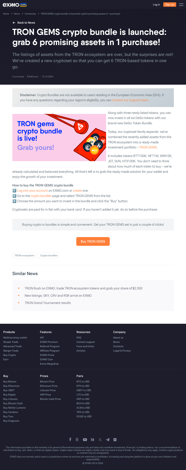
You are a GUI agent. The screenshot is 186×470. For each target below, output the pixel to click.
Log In (156, 4)
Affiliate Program (49, 350)
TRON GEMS (148, 147)
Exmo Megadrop (49, 363)
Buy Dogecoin (11, 420)
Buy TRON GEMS (93, 241)
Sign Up (169, 4)
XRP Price (45, 394)
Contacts (118, 346)
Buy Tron (8, 416)
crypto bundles (41, 196)
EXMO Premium (49, 342)
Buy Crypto (9, 355)
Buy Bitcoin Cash (13, 403)
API (42, 337)
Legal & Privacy (122, 350)
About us (118, 337)
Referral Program (50, 346)
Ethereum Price (49, 386)
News (116, 342)
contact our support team (130, 100)
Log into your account (32, 190)
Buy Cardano (10, 412)
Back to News (26, 22)
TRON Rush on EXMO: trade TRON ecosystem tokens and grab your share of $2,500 (83, 288)
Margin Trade (11, 350)
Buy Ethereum (11, 386)
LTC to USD (82, 394)
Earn (6, 359)
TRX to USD (83, 412)
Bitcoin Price (47, 381)
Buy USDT (9, 390)
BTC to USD (83, 381)
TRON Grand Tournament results (48, 303)
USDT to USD (83, 390)
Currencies (18, 76)
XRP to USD (83, 399)
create (77, 190)
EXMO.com (32, 76)
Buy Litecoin (10, 399)
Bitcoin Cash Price (50, 399)
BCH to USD (83, 403)
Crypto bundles (49, 255)
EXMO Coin (46, 359)
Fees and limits (85, 346)
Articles (80, 350)
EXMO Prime (47, 355)
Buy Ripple (9, 394)
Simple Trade (10, 342)
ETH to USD (83, 386)
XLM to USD (83, 407)
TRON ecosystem (24, 255)
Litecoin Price (48, 390)
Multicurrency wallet (15, 337)
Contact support (85, 342)
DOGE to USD (84, 416)
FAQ (78, 337)
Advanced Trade (12, 346)
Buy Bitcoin (9, 381)
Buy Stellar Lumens (14, 407)
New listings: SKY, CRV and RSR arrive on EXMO (58, 295)
